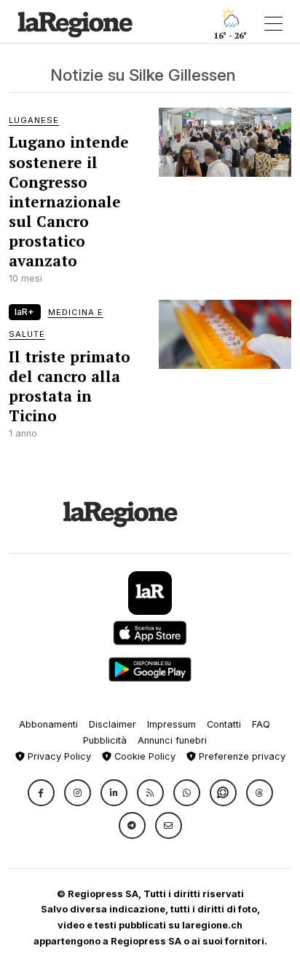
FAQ (261, 724)
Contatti (224, 724)
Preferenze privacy (240, 756)
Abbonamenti (48, 724)
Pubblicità (105, 740)
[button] (41, 792)
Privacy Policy (58, 756)
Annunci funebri (172, 740)
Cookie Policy (143, 756)
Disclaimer (112, 724)
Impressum (171, 724)
